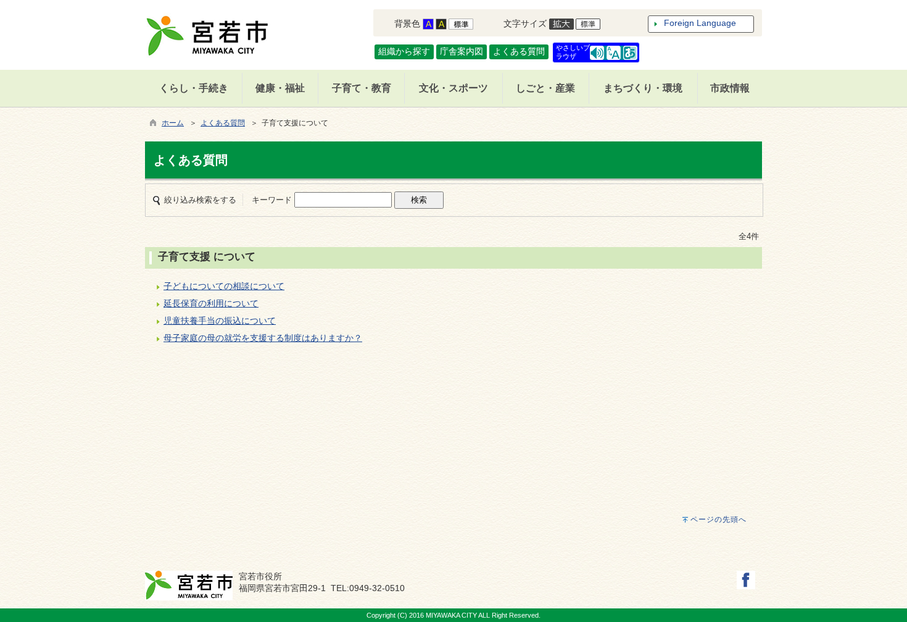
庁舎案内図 (461, 51)
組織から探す (404, 51)
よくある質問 (519, 51)
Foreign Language (700, 23)
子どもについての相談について (224, 286)
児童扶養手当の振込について (220, 321)
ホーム (173, 123)
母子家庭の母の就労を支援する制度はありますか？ (263, 338)
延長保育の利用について (211, 303)
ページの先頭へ (718, 519)
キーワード (272, 199)
